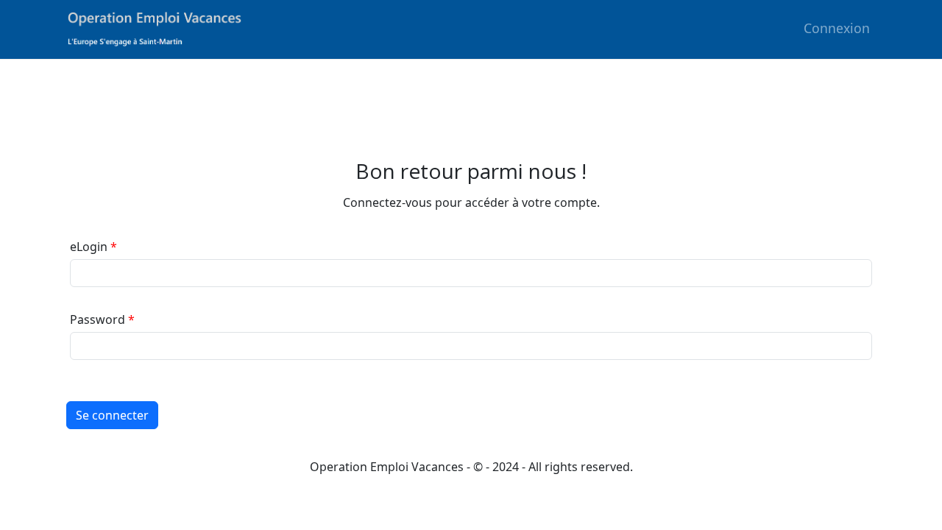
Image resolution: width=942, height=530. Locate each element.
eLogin (88, 247)
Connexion (837, 28)
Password (97, 319)
